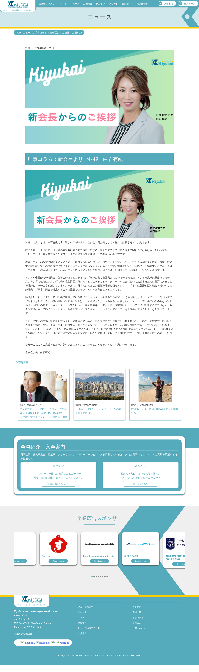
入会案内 (168, 3)
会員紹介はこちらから (58, 483)
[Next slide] (112, 576)
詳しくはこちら (140, 483)
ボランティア (139, 617)
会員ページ (189, 3)
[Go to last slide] (86, 576)
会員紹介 (126, 3)
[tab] (92, 576)
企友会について (46, 3)
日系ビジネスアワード (107, 3)
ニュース (75, 3)
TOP (18, 32)
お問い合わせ (141, 3)
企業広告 (136, 622)
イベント (62, 3)
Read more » (17, 561)
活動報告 (87, 3)
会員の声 (136, 612)
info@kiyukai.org (23, 633)
